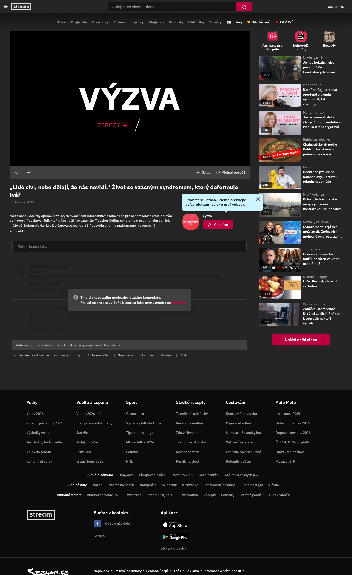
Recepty (176, 22)
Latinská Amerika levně (244, 452)
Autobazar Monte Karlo (104, 495)
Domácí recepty (315, 277)
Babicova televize (316, 140)
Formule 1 (134, 452)
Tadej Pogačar (87, 442)
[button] (130, 98)
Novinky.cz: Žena (316, 222)
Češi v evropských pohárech (246, 475)
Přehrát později (233, 172)
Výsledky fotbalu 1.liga (143, 423)
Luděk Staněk (279, 495)
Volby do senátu (39, 452)
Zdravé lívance (187, 433)
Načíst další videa (301, 339)
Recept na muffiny (190, 423)
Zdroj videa (18, 231)
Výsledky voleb (38, 433)
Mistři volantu (313, 194)
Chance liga (135, 413)
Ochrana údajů (157, 571)
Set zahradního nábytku (222, 485)
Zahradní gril (253, 485)
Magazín (156, 22)
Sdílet (206, 172)
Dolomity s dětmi (239, 461)
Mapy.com (126, 475)
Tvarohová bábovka (191, 442)
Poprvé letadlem (238, 423)
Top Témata (312, 249)
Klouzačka (190, 485)
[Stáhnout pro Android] (175, 537)
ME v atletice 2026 (140, 442)
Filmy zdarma (187, 495)
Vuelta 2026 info (89, 413)
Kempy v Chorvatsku (241, 413)
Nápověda (101, 571)
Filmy (237, 22)
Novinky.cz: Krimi (316, 57)
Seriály (215, 22)
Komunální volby (39, 461)
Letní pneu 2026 (288, 413)
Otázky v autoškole (290, 452)
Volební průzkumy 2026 (44, 423)
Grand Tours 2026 (89, 461)
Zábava (119, 22)
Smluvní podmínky (128, 571)
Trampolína (148, 485)
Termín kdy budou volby (44, 442)
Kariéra (99, 536)
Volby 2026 (35, 413)
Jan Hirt (82, 433)
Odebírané (260, 22)
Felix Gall (83, 452)
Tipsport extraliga (139, 433)
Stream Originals (72, 22)
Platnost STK (285, 461)
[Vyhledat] (244, 6)
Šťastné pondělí (252, 495)
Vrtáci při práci (314, 304)
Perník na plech (188, 461)
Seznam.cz (336, 6)
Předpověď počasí (152, 475)
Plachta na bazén (121, 485)
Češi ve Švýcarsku (239, 442)
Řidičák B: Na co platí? (293, 442)
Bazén (97, 485)
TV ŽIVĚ (286, 22)
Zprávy (137, 22)
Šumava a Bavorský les (243, 433)
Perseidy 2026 (182, 475)
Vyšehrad (134, 495)
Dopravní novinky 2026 (293, 433)
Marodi (308, 167)
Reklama (192, 571)
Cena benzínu (209, 475)
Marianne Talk (313, 85)
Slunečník (169, 485)
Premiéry (100, 22)
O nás (176, 571)
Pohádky (196, 22)
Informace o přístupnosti (222, 571)
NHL (129, 461)
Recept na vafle (188, 452)
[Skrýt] (258, 199)
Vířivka (273, 485)
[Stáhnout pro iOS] (175, 524)
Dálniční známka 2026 (293, 423)
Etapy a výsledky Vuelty (94, 423)
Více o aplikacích (174, 549)
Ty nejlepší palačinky (192, 413)
